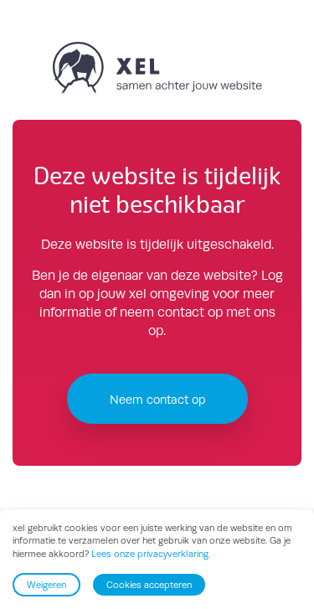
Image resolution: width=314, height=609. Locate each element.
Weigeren (46, 585)
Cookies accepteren (149, 585)
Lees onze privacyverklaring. (150, 554)
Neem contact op (157, 399)
